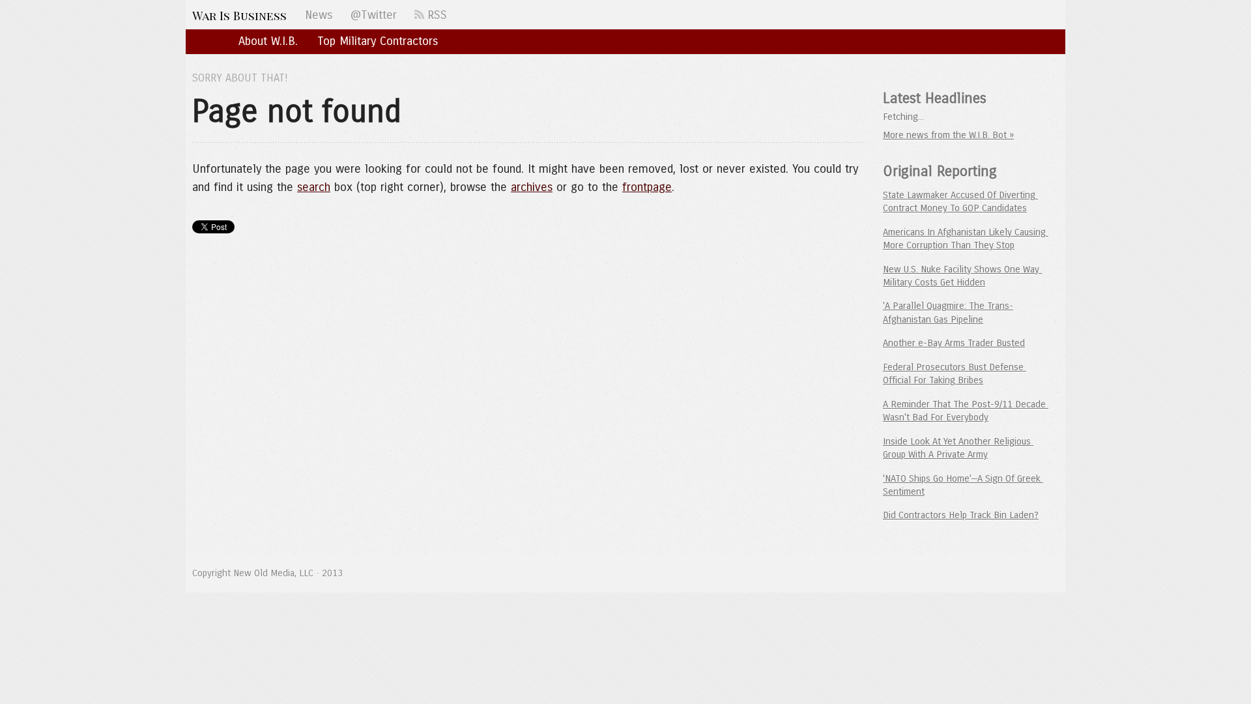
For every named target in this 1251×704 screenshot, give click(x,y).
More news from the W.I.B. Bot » (948, 135)
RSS (435, 15)
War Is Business (239, 15)
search (313, 187)
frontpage (647, 187)
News (318, 15)
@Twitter (374, 15)
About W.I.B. (268, 41)
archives (532, 187)
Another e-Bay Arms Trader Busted (954, 343)
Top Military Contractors (377, 41)
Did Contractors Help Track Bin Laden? (961, 515)
